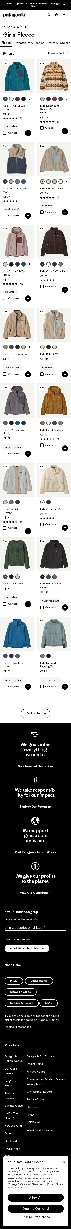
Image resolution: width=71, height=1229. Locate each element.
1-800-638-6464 (48, 1020)
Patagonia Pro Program (41, 1056)
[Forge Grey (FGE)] (17, 502)
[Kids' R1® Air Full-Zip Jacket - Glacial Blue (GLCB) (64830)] (17, 76)
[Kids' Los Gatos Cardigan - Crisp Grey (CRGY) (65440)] (17, 480)
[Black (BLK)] (23, 99)
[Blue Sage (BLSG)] (17, 181)
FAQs (13, 981)
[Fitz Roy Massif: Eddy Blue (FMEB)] (23, 181)
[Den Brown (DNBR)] (42, 264)
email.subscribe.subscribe (27, 948)
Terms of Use (35, 1099)
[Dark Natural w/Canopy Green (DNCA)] (54, 181)
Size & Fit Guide (20, 992)
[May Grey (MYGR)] (5, 423)
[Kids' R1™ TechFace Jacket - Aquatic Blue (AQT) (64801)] (17, 634)
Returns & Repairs (21, 1003)
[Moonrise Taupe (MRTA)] (60, 423)
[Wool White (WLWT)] (11, 99)
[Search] (49, 15)
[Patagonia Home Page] (14, 15)
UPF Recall (33, 1122)
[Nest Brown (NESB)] (42, 423)
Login (48, 1003)
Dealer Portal (35, 1064)
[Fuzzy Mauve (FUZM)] (11, 181)
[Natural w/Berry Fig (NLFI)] (48, 181)
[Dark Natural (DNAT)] (23, 347)
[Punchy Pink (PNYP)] (54, 99)
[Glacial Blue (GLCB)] (5, 99)
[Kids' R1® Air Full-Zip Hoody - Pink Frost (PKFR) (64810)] (17, 242)
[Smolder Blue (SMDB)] (17, 264)
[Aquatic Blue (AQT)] (5, 656)
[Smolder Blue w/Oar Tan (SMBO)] (5, 181)
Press (30, 1114)
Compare (13, 132)
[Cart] (56, 15)
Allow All (35, 1198)
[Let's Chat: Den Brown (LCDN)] (48, 99)
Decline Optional (35, 1209)
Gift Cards (11, 1141)
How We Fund (13, 1125)
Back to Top (33, 713)
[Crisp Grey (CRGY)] (5, 502)
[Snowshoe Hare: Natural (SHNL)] (60, 181)
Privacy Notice (36, 1071)
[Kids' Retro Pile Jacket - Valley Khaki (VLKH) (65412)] (17, 325)
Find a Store (12, 1148)
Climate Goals (14, 1105)
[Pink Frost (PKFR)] (5, 264)
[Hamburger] (64, 15)
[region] (35, 1191)
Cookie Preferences (18, 1027)
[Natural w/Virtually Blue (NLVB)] (42, 181)
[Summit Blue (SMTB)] (60, 99)
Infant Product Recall (40, 1130)
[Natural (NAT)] (48, 264)
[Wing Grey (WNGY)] (11, 502)
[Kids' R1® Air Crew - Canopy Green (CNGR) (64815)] (17, 554)
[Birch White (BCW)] (48, 423)
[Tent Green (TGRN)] (17, 656)
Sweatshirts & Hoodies (29, 42)
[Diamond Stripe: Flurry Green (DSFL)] (42, 99)
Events (9, 1133)
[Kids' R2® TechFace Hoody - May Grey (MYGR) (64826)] (17, 400)
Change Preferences (35, 1217)
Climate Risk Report (39, 1091)
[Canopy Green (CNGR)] (5, 576)
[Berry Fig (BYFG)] (17, 99)
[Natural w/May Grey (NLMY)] (54, 347)
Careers (32, 1107)
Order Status (39, 981)
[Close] (63, 1162)
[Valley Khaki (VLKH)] (5, 347)
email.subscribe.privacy (17, 939)
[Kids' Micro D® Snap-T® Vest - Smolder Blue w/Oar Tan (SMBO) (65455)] (17, 159)
